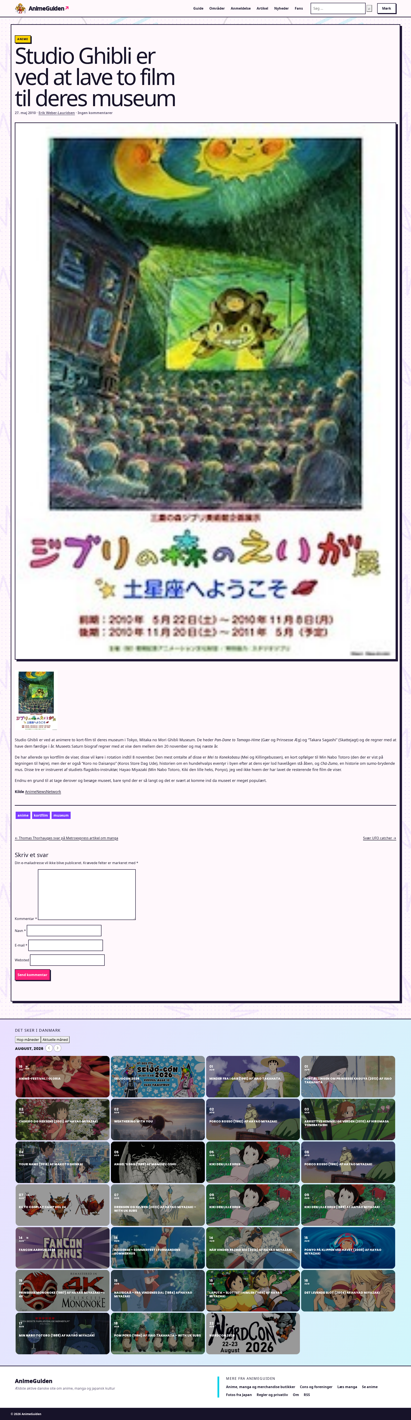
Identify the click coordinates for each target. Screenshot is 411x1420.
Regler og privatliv (272, 1394)
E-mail (21, 945)
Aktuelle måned (55, 1039)
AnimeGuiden (49, 8)
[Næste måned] (57, 1048)
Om (296, 1394)
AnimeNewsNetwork (43, 791)
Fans (299, 8)
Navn (20, 930)
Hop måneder (28, 1039)
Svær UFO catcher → (379, 838)
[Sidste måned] (49, 1048)
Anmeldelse (241, 8)
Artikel (262, 8)
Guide (198, 8)
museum (61, 815)
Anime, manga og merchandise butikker (260, 1386)
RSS (307, 1394)
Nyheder (281, 8)
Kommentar (26, 918)
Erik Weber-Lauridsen (57, 112)
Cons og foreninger (316, 1386)
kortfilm (41, 815)
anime (23, 815)
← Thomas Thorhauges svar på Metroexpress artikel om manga (66, 838)
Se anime (370, 1386)
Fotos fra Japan (239, 1394)
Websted (22, 960)
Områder (217, 8)
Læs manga (347, 1386)
